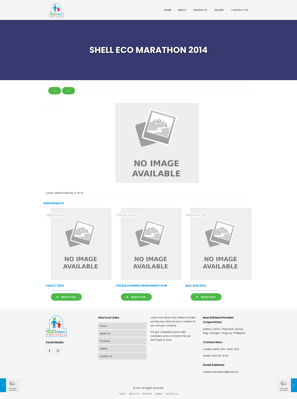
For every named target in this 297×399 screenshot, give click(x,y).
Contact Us (106, 356)
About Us (105, 333)
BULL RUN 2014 (195, 286)
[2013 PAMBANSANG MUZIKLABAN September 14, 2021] (10, 385)
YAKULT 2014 (55, 286)
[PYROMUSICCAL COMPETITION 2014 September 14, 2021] (287, 385)
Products (105, 341)
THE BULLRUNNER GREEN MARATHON (141, 286)
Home (103, 325)
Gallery (104, 348)
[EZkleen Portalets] (56, 10)
